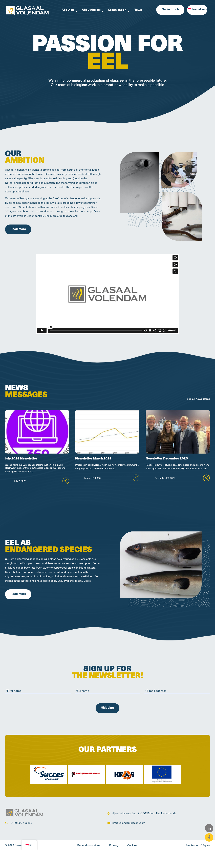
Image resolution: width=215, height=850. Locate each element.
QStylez (205, 845)
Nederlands (199, 9)
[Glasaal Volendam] (27, 10)
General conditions (88, 845)
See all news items (198, 399)
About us (68, 10)
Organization (117, 10)
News (138, 10)
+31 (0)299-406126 (20, 823)
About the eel (91, 10)
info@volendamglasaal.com (128, 823)
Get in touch (170, 9)
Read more (18, 229)
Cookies (132, 845)
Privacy (113, 845)
